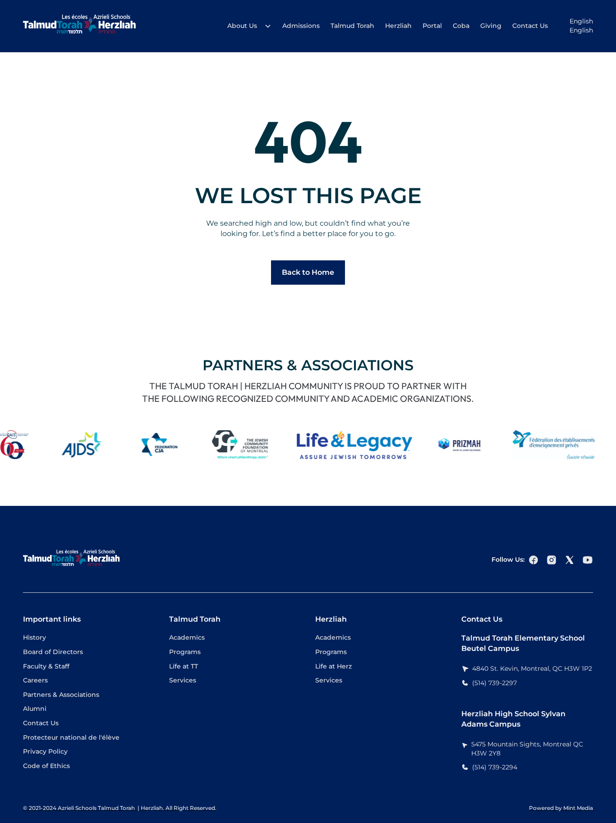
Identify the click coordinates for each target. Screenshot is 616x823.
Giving (490, 26)
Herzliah (398, 26)
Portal (432, 26)
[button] (246, 26)
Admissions (301, 26)
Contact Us (530, 26)
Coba (461, 26)
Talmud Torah (352, 26)
